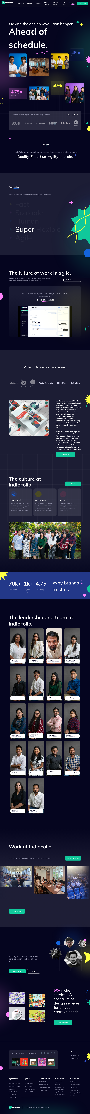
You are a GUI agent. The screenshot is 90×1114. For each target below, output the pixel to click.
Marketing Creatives (14, 1083)
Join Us (73, 484)
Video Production (30, 1089)
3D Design (73, 1082)
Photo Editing (74, 1090)
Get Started (82, 3)
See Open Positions (73, 858)
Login (72, 3)
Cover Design (12, 1094)
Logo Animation (59, 1092)
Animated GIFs (29, 1092)
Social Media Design (14, 1086)
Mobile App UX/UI (44, 1084)
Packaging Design (60, 1094)
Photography (73, 1087)
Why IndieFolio (46, 3)
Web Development (44, 1087)
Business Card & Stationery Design (60, 1088)
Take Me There (63, 1022)
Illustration (12, 1089)
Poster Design (13, 1097)
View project (65, 454)
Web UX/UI (42, 1082)
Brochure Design (13, 1092)
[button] (21, 3)
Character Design (75, 1084)
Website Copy (43, 1090)
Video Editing (29, 1086)
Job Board (64, 3)
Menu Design (73, 1095)
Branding (57, 1084)
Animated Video (29, 1083)
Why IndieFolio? (72, 115)
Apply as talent (55, 3)
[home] (7, 2)
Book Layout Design (75, 1093)
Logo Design (58, 1082)
